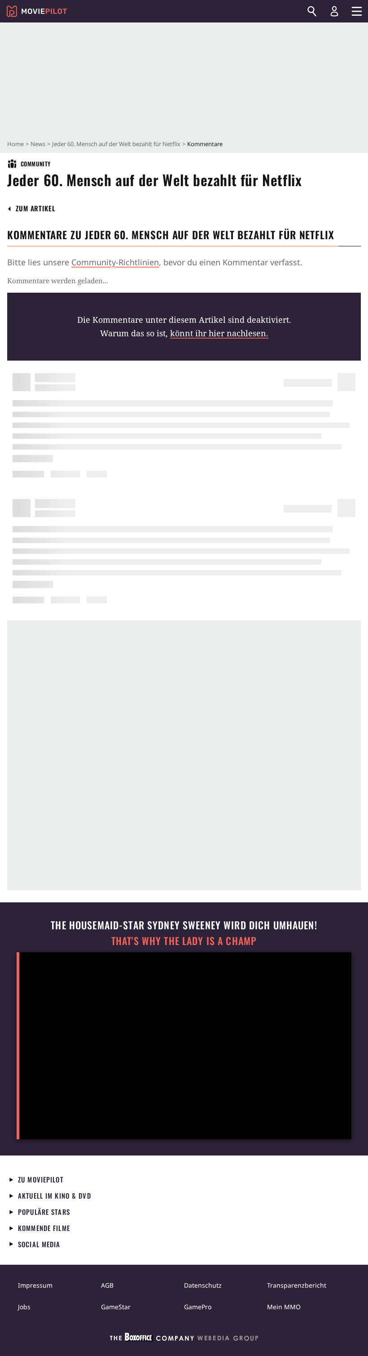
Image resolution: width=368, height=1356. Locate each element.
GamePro (197, 1306)
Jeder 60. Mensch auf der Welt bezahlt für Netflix (116, 144)
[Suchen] (312, 11)
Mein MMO (284, 1306)
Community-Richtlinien (115, 262)
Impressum (35, 1285)
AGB (107, 1285)
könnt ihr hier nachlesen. (219, 333)
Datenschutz (203, 1285)
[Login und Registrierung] (334, 11)
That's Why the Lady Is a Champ (184, 940)
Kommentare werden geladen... (57, 280)
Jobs (24, 1306)
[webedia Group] (184, 1339)
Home (15, 144)
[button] (36, 208)
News (38, 144)
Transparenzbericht (296, 1285)
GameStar (116, 1306)
